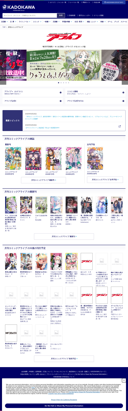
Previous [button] (3, 67)
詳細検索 (72, 15)
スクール (124, 22)
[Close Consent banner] (124, 380)
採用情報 (38, 371)
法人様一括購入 (83, 371)
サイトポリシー (68, 374)
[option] (64, 65)
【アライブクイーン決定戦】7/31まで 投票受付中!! (42, 128)
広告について (47, 371)
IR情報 (31, 371)
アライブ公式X (10, 101)
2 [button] (61, 82)
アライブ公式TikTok (75, 101)
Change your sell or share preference (61, 393)
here (33, 387)
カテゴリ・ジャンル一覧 (58, 2)
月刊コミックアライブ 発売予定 (63, 359)
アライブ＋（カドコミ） (14, 92)
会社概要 (24, 371)
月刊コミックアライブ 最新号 (42, 180)
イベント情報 (99, 15)
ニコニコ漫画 (79, 92)
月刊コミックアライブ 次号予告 (104, 180)
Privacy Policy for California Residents (64, 400)
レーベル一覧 (74, 2)
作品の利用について (27, 374)
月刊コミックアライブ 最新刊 (63, 236)
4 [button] (67, 82)
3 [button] (64, 82)
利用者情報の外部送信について (64, 377)
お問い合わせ (40, 374)
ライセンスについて (60, 371)
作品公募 (97, 2)
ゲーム (110, 22)
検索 (61, 15)
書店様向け (73, 371)
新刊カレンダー (84, 15)
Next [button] (125, 67)
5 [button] (69, 82)
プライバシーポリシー (53, 374)
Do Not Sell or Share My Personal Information (90, 374)
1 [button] (59, 82)
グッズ (116, 22)
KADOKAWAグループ (98, 371)
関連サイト (86, 2)
